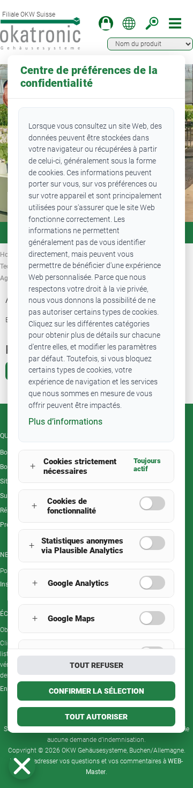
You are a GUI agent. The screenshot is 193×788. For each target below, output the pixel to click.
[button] (22, 766)
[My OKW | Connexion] (106, 23)
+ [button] (32, 466)
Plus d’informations (65, 422)
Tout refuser (96, 665)
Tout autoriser (96, 716)
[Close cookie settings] (22, 766)
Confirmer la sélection (96, 691)
